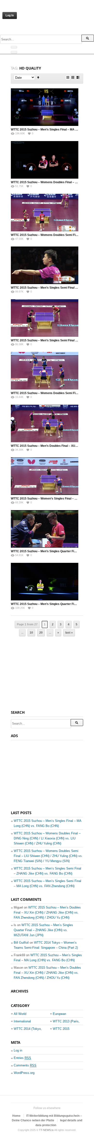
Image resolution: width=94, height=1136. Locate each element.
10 (31, 632)
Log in (18, 1050)
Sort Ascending (38, 77)
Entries (22, 1058)
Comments (25, 1065)
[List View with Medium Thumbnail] (78, 77)
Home (16, 1115)
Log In (10, 15)
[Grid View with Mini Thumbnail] (67, 77)
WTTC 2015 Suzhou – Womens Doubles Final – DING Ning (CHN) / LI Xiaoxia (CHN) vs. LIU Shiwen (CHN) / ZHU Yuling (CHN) (47, 838)
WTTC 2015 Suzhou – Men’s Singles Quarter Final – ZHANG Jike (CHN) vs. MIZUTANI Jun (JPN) (43, 930)
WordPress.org (24, 1073)
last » (69, 632)
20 (41, 632)
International (22, 1021)
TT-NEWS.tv (46, 1130)
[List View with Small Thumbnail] (72, 77)
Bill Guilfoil (21, 942)
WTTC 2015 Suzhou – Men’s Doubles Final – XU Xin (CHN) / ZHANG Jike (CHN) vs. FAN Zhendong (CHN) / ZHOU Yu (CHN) (47, 912)
